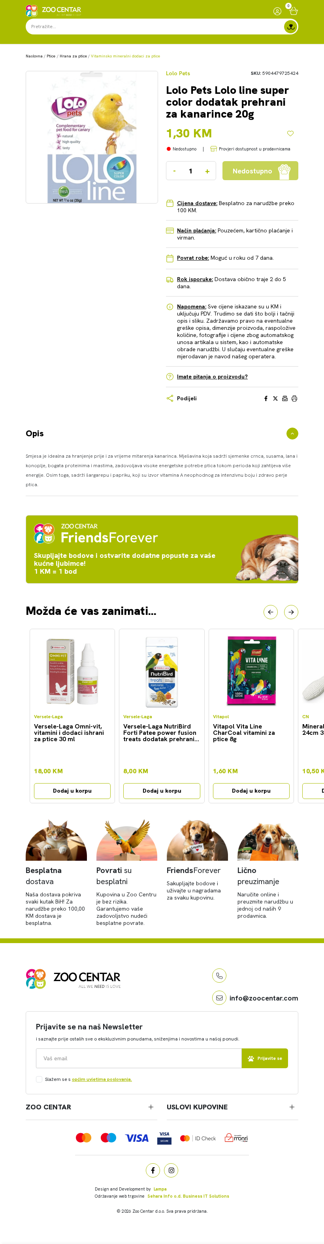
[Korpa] (293, 11)
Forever (194, 870)
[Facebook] (153, 1170)
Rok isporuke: (195, 279)
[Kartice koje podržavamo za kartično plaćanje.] (83, 1137)
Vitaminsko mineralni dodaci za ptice (125, 56)
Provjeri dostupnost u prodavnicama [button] (254, 149)
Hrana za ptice (73, 56)
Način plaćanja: (196, 230)
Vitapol (221, 716)
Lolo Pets (178, 73)
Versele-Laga (48, 716)
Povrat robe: (193, 257)
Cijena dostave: (197, 203)
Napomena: (191, 306)
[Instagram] (171, 1170)
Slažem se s (88, 1079)
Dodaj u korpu (72, 790)
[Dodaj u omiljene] (292, 133)
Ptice (51, 56)
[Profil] (277, 10)
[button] (271, 612)
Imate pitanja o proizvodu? (212, 376)
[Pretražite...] (290, 26)
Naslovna (34, 56)
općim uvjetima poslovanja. (102, 1079)
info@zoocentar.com (264, 997)
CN (305, 716)
